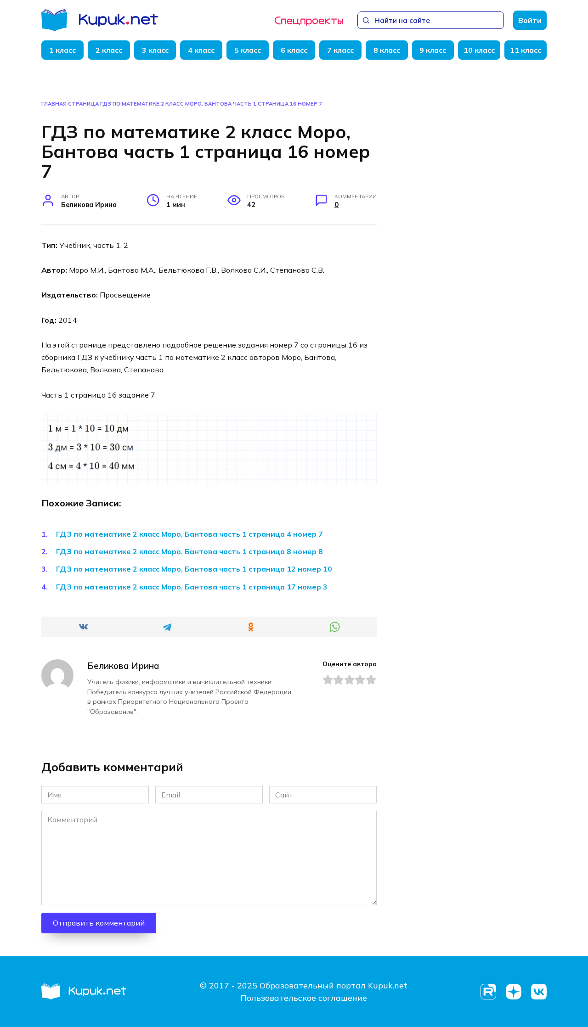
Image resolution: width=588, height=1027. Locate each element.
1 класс (62, 50)
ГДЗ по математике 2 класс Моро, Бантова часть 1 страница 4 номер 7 (189, 534)
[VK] (539, 992)
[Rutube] (488, 992)
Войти (530, 20)
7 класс (340, 50)
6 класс (294, 50)
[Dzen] (513, 992)
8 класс (386, 50)
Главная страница (70, 104)
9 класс (432, 50)
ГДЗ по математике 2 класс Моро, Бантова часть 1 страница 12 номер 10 (194, 568)
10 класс (479, 50)
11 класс (525, 50)
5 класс (247, 50)
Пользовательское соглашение (303, 998)
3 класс (155, 50)
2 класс (109, 50)
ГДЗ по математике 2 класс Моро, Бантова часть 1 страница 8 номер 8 (189, 551)
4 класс (201, 50)
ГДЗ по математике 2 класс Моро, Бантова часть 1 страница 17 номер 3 (192, 586)
